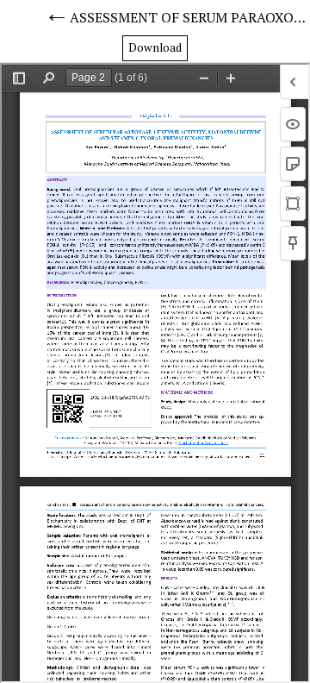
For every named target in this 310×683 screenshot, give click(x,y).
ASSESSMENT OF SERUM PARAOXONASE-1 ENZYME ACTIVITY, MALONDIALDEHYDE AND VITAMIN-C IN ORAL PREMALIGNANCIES (190, 17)
